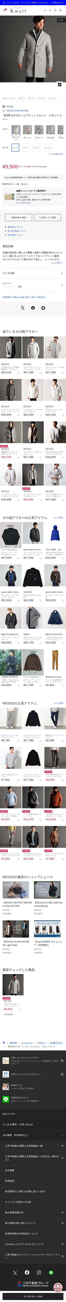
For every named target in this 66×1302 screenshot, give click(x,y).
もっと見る (56, 263)
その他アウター (56, 1043)
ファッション (27, 1043)
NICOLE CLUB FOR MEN (17, 111)
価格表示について (15, 227)
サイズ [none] (5, 147)
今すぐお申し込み (23, 203)
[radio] (16, 133)
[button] (33, 56)
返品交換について (15, 235)
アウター (41, 1043)
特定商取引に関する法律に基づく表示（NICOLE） (24, 297)
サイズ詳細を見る (56, 154)
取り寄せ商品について (17, 231)
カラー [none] (5, 129)
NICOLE (10, 106)
